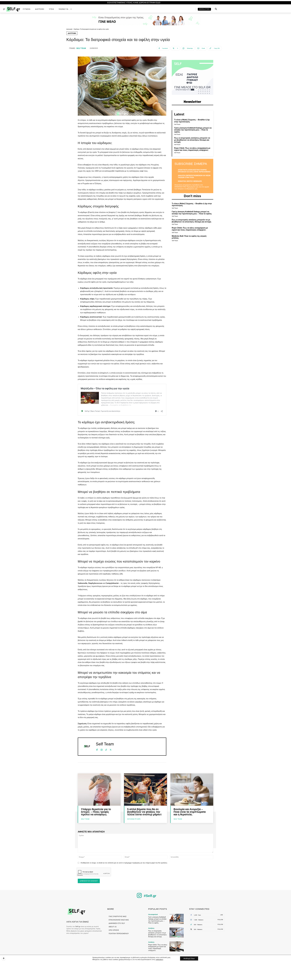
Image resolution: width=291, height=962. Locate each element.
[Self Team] (87, 746)
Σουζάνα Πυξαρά (133, 819)
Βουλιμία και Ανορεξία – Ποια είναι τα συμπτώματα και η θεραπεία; (190, 812)
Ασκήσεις (151, 928)
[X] (110, 749)
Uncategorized (153, 914)
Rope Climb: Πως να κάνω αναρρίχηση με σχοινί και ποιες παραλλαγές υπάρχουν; (192, 149)
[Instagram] (101, 749)
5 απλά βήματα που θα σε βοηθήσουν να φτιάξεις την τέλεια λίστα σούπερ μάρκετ (144, 812)
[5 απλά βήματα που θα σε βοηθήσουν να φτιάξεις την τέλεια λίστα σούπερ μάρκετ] (145, 789)
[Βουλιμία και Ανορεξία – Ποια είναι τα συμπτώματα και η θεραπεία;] (191, 789)
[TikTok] (106, 749)
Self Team (81, 48)
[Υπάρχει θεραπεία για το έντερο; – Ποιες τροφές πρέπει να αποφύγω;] (99, 789)
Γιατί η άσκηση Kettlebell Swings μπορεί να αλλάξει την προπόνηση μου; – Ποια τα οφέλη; (193, 130)
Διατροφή (69, 29)
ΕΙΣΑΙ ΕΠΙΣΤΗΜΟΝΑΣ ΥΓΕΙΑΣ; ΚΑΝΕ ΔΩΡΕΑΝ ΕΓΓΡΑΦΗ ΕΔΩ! (133, 3)
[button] (216, 9)
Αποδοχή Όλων (189, 958)
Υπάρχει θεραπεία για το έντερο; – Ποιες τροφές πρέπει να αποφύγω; (96, 812)
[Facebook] (97, 749)
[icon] (139, 897)
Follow (220, 919)
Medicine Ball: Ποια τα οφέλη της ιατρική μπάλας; (189, 237)
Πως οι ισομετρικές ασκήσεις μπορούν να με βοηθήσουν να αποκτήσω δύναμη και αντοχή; (192, 140)
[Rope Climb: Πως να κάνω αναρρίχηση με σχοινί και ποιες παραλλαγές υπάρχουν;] (176, 946)
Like (221, 915)
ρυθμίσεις (159, 959)
